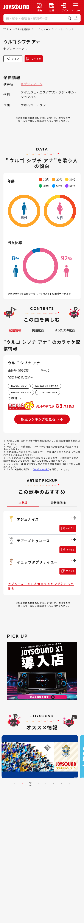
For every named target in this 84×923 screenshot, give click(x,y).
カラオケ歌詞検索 (21, 29)
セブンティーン (42, 29)
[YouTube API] (41, 469)
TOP (5, 29)
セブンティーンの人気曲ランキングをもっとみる (41, 586)
